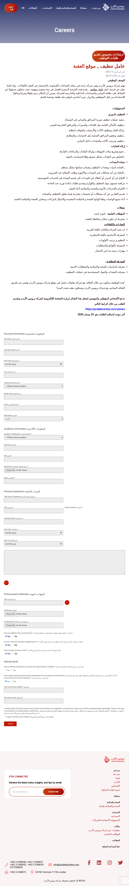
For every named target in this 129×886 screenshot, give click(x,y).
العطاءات (33, 8)
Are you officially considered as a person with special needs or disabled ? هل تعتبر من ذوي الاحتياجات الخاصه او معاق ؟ (43, 667)
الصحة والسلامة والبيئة (66, 8)
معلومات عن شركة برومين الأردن (104, 830)
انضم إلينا (11, 7)
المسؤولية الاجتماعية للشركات (106, 820)
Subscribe (54, 791)
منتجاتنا (83, 8)
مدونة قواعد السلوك (110, 789)
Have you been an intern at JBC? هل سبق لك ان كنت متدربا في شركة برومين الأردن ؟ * (32, 650)
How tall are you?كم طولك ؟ (13, 698)
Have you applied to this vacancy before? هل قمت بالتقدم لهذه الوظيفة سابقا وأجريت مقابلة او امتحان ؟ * (38, 633)
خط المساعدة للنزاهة (111, 846)
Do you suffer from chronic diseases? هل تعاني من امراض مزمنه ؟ (26, 678)
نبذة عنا (116, 774)
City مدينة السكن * (10, 372)
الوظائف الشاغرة (112, 834)
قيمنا (118, 778)
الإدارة (117, 782)
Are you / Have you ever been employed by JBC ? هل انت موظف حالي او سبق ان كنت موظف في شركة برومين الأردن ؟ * (43, 642)
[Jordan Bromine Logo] (113, 8)
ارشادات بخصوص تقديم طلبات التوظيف (108, 56)
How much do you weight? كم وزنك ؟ (16, 687)
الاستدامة (115, 816)
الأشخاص (115, 786)
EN (23, 8)
